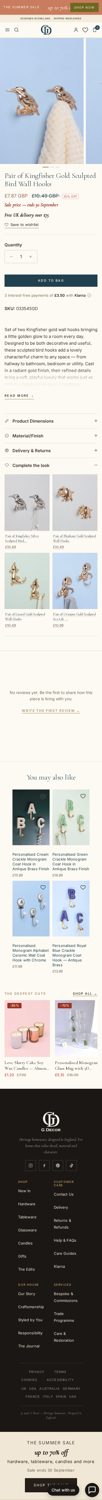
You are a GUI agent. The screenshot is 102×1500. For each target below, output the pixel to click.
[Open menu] (7, 30)
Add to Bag (51, 280)
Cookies (29, 1380)
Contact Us (64, 1194)
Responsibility (30, 1333)
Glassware (27, 1230)
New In (24, 1191)
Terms (60, 1372)
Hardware (27, 1204)
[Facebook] (44, 1165)
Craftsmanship (31, 1306)
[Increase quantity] (32, 256)
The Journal (28, 1346)
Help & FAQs (65, 1240)
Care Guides (65, 1253)
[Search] (16, 30)
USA (33, 1389)
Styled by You (30, 1320)
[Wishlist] (85, 30)
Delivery (61, 1207)
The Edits (26, 1269)
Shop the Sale (51, 1485)
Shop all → (85, 994)
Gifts (22, 1256)
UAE (72, 1397)
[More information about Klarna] (89, 295)
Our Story (26, 1293)
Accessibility (60, 1380)
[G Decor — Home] (46, 30)
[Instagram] (30, 1165)
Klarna (59, 1266)
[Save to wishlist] (43, 796)
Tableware (27, 1217)
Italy (48, 1397)
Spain (61, 1397)
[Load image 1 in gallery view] (42, 101)
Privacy (36, 1372)
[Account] (76, 30)
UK (24, 1389)
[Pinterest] (57, 1165)
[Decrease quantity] (10, 256)
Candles (25, 1243)
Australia (49, 1389)
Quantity (13, 245)
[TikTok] (71, 1165)
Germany (71, 1389)
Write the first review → (51, 711)
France (33, 1397)
